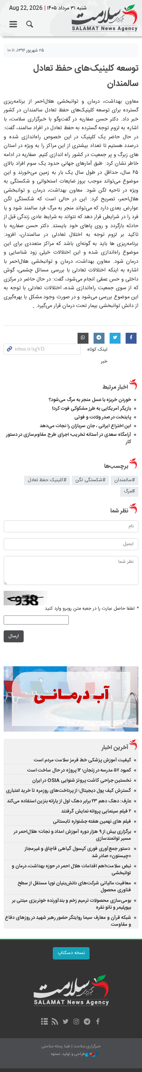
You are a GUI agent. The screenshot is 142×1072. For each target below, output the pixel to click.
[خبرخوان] (55, 1022)
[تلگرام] (86, 1022)
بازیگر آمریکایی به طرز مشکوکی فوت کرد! (91, 409)
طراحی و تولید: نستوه (68, 1054)
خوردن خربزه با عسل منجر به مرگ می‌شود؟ (90, 400)
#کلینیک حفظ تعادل (47, 480)
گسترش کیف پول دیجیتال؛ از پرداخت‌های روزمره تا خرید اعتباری (68, 791)
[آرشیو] (44, 1022)
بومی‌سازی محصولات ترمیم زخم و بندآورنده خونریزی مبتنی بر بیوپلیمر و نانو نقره (71, 904)
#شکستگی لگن (90, 480)
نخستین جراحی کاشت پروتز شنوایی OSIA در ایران (81, 781)
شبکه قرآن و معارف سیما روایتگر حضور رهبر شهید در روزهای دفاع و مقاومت (68, 921)
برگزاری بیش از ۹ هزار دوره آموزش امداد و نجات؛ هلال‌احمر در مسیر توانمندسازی (72, 835)
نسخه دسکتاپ (71, 953)
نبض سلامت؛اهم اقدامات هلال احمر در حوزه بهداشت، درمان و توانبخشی (71, 869)
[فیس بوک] (97, 1022)
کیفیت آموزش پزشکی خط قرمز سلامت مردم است (82, 760)
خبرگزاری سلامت (71, 18)
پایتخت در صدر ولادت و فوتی (102, 417)
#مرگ (129, 491)
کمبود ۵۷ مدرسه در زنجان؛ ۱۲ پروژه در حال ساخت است (79, 770)
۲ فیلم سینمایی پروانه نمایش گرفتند (96, 811)
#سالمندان (124, 480)
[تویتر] (65, 1022)
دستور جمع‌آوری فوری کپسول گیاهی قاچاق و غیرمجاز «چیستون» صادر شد (78, 852)
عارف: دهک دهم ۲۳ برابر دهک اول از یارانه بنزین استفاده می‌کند (69, 801)
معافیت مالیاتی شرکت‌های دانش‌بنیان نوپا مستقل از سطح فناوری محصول (74, 886)
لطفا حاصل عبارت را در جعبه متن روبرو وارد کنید (91, 608)
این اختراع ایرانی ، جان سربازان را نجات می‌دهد (85, 426)
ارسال (13, 636)
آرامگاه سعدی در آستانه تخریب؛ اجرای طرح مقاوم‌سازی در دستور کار (68, 438)
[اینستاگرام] (76, 1022)
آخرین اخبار (115, 748)
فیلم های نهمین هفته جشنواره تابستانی (92, 822)
